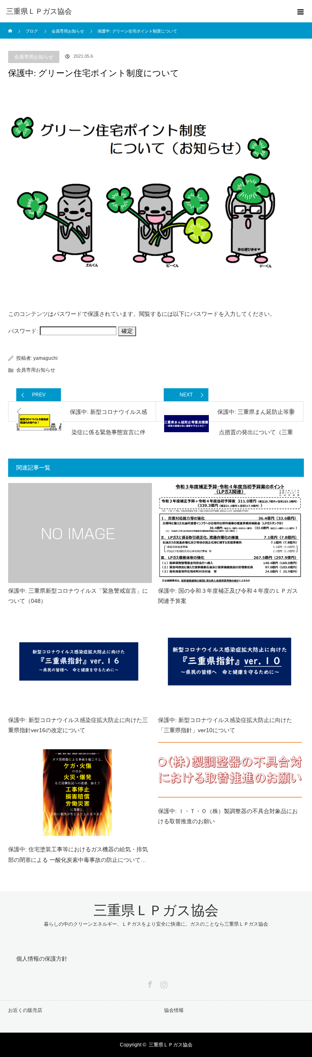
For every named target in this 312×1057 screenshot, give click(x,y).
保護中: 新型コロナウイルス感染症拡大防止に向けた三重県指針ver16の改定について (78, 725)
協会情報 (174, 1010)
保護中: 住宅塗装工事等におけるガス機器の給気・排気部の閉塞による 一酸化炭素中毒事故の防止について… (78, 854)
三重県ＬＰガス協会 (39, 11)
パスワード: (24, 331)
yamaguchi (45, 358)
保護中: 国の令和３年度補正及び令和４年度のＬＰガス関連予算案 (228, 595)
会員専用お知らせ (33, 57)
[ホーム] (10, 25)
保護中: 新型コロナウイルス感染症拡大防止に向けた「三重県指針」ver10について (225, 725)
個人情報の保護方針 (41, 958)
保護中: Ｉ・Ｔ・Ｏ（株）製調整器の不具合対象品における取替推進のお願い (228, 816)
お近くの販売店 (25, 1010)
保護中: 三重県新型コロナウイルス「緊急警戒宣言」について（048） (78, 595)
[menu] (300, 11)
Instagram (163, 983)
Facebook (149, 983)
